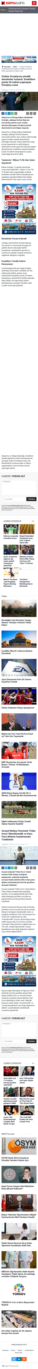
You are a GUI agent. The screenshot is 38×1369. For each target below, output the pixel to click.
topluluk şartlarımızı (17, 505)
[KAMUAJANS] (13, 3)
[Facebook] (3, 113)
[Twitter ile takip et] (14, 1359)
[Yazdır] (15, 113)
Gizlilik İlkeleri (29, 1350)
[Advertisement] (19, 33)
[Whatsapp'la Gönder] (12, 113)
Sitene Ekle (18, 1353)
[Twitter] (6, 113)
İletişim (20, 1350)
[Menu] (34, 3)
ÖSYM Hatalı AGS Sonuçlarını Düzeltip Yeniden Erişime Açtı (21, 10)
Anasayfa (7, 67)
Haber (15, 67)
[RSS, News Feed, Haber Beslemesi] (24, 1359)
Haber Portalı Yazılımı (12, 1366)
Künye (13, 1350)
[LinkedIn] (9, 113)
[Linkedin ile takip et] (19, 1359)
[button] (27, 113)
